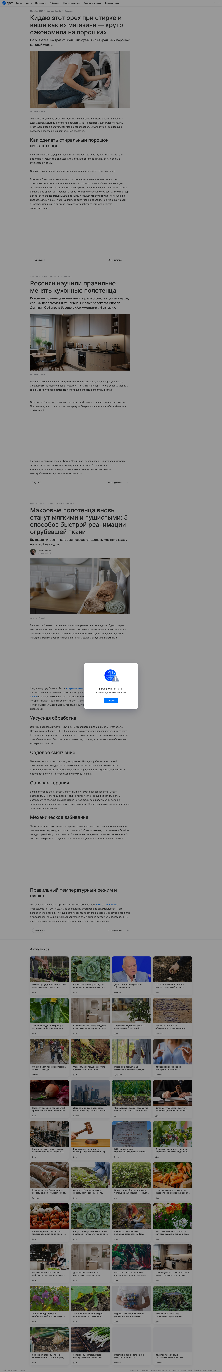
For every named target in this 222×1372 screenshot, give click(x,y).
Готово (111, 700)
